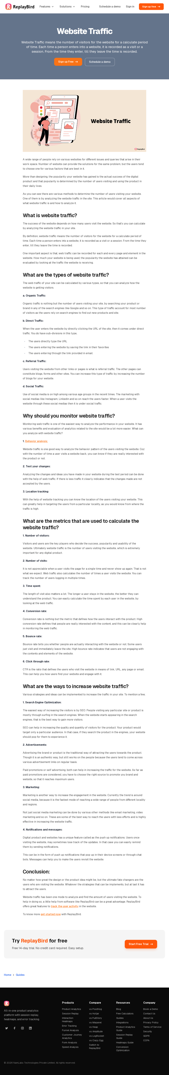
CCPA (146, 1040)
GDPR (146, 1035)
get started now (51, 914)
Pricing (85, 6)
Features (45, 6)
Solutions (66, 6)
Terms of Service (152, 1026)
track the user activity (64, 906)
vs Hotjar (94, 1013)
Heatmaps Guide (125, 1042)
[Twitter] (6, 1028)
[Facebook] (14, 1028)
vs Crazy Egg (96, 1040)
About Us (148, 1018)
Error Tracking (69, 1025)
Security (147, 1031)
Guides (20, 975)
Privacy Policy (151, 1022)
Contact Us (149, 1013)
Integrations (122, 1022)
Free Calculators (125, 1013)
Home (7, 975)
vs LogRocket (96, 1035)
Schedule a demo (110, 6)
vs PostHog (95, 1009)
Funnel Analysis (70, 1030)
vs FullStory (95, 1018)
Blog (118, 1009)
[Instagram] (22, 1028)
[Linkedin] (30, 1028)
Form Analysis (69, 1042)
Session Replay (70, 1013)
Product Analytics (71, 1009)
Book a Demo (150, 1009)
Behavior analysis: (36, 441)
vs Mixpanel (95, 1022)
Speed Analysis (70, 1047)
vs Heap (93, 1026)
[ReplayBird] (19, 6)
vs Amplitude (96, 1031)
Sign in (130, 6)
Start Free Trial (139, 944)
